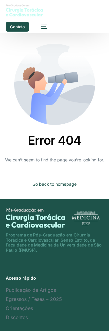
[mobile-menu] (41, 27)
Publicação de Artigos (31, 290)
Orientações (19, 308)
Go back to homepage (54, 184)
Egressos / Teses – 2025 (34, 299)
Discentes (17, 317)
